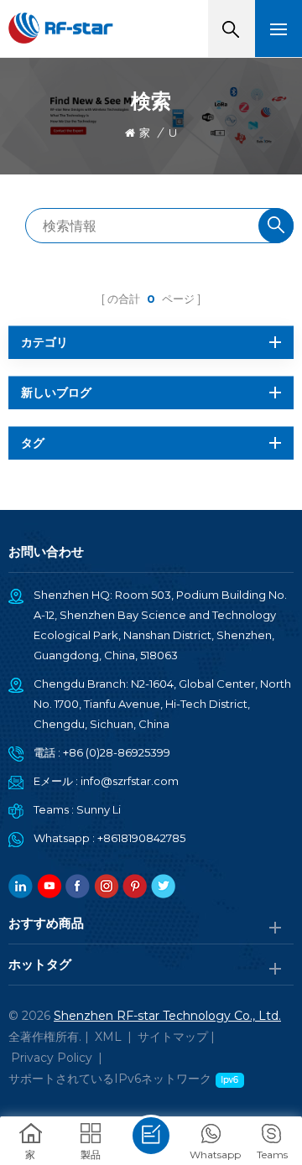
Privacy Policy (51, 1057)
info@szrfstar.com (130, 781)
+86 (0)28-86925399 (116, 752)
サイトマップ (173, 1036)
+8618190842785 (141, 838)
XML (108, 1036)
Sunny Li (98, 809)
